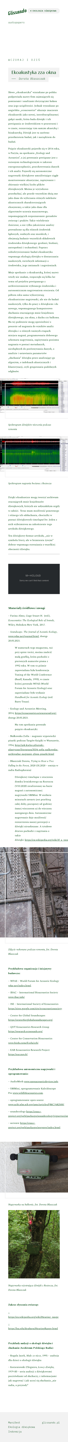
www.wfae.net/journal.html (23, 636)
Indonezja (15, 1431)
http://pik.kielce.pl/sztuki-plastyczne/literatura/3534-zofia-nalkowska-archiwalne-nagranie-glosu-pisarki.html (33, 749)
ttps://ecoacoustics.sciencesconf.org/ (36, 713)
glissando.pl (51, 1422)
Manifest (14, 1422)
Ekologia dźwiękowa (21, 1427)
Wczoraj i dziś (24, 59)
